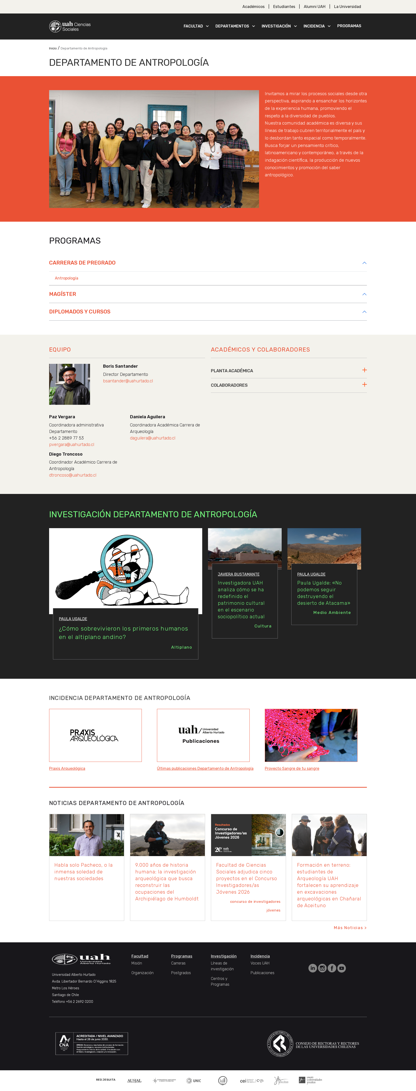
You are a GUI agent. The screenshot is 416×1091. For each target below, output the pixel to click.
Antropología (66, 278)
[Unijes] (310, 1080)
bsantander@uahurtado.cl (128, 381)
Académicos (253, 6)
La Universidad (347, 6)
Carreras (178, 963)
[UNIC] (193, 1080)
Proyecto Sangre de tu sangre (292, 768)
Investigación (276, 26)
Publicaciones (262, 973)
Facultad (193, 26)
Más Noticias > (350, 927)
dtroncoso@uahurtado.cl (72, 475)
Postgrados (181, 973)
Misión (136, 963)
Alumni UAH (314, 6)
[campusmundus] (252, 1080)
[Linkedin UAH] (313, 968)
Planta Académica (232, 370)
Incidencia (314, 26)
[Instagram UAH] (323, 968)
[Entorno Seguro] (222, 1080)
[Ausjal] (135, 1080)
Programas (349, 26)
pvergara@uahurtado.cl (71, 444)
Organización (142, 973)
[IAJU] (164, 1080)
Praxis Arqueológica (67, 768)
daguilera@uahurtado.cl (152, 438)
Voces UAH (260, 963)
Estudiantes (284, 6)
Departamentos (232, 26)
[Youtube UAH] (341, 968)
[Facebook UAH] (332, 968)
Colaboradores (229, 385)
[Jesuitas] (281, 1080)
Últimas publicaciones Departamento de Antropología (205, 768)
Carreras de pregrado (82, 262)
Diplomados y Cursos (79, 311)
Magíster (62, 294)
